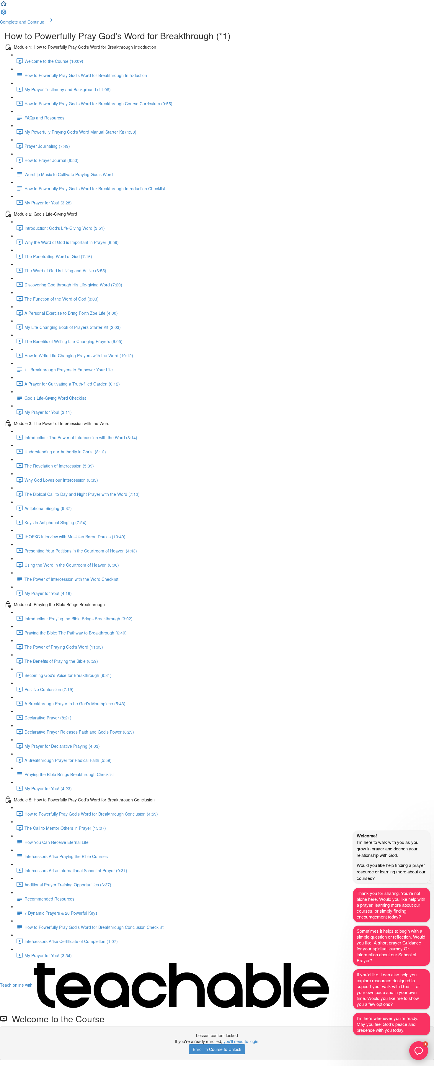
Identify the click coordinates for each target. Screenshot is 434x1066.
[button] (3, 5)
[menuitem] (3, 14)
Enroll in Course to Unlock (217, 1049)
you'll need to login (240, 1041)
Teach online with (17, 985)
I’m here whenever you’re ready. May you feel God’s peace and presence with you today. (387, 1024)
